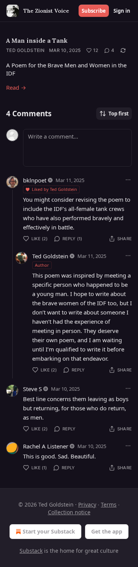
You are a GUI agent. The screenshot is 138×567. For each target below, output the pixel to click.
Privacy (87, 504)
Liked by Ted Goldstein (54, 189)
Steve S (32, 389)
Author (42, 265)
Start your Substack (49, 531)
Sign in (121, 10)
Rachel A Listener (45, 446)
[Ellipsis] (128, 180)
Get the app (106, 531)
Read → (16, 87)
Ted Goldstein (25, 50)
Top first (118, 113)
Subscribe (94, 10)
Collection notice (69, 512)
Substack (31, 550)
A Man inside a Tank (36, 40)
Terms (109, 504)
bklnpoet (34, 180)
